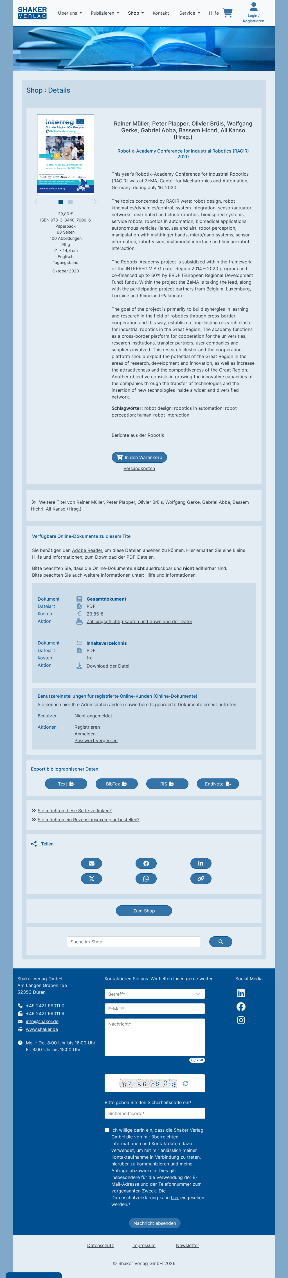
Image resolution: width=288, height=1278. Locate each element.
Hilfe (214, 13)
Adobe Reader (87, 550)
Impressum (144, 1245)
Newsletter (187, 1245)
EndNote (214, 784)
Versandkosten (139, 468)
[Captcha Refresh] (185, 1083)
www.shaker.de (42, 1029)
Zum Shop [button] (144, 911)
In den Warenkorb (143, 457)
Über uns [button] (68, 13)
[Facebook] (241, 1007)
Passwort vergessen (96, 740)
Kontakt (161, 13)
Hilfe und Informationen (57, 557)
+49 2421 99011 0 (45, 1005)
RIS (163, 784)
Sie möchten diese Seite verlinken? (75, 810)
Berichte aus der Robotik (138, 435)
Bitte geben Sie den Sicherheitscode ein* (148, 1102)
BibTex (113, 784)
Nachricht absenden (155, 1223)
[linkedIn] (241, 993)
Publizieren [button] (103, 13)
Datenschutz (100, 1245)
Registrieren (87, 727)
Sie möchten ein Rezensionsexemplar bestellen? (89, 819)
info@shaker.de (42, 1021)
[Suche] (220, 941)
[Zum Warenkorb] (227, 12)
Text (62, 784)
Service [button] (188, 13)
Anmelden (85, 734)
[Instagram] (241, 1020)
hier (175, 1197)
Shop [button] (137, 13)
